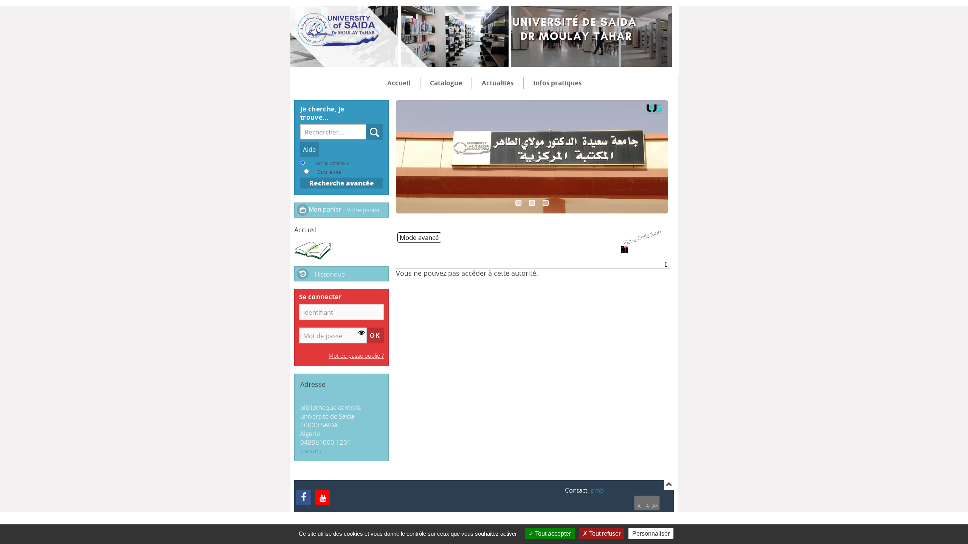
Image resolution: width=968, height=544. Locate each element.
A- (640, 505)
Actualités (497, 83)
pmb (597, 490)
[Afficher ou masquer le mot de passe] (361, 332)
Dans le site (329, 172)
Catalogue (446, 83)
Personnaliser (651, 533)
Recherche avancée (341, 183)
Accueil (398, 83)
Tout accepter (552, 533)
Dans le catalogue (331, 163)
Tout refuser (604, 533)
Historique (330, 274)
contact (311, 451)
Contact (576, 490)
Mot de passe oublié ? (356, 355)
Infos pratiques (557, 83)
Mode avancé (419, 237)
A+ (655, 505)
